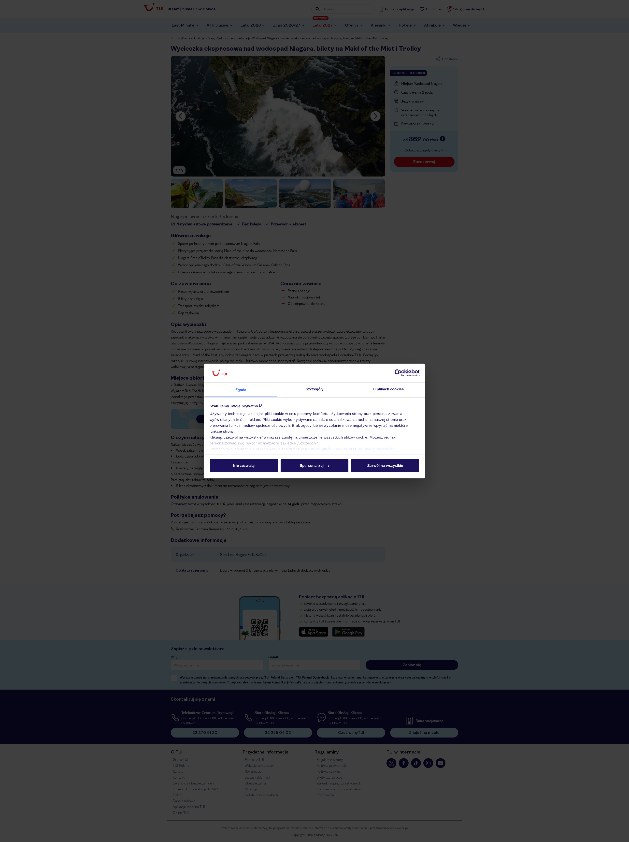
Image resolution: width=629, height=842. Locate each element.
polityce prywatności (377, 449)
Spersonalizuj (312, 465)
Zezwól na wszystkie (385, 465)
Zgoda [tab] (240, 390)
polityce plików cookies (326, 449)
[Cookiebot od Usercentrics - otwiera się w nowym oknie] (398, 373)
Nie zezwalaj (244, 465)
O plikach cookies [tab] (388, 389)
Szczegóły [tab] (315, 389)
